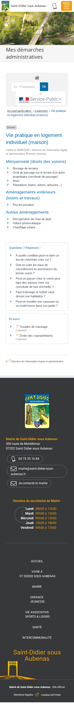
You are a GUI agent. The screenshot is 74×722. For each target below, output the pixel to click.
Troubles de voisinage (33, 326)
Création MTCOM (50, 694)
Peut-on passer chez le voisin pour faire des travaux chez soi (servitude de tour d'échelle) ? (38, 282)
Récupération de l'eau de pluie (32, 219)
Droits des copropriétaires (36, 335)
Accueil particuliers (19, 110)
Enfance (37, 600)
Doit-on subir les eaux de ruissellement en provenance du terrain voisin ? (36, 269)
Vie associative (37, 614)
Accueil (37, 561)
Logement (41, 110)
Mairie (37, 586)
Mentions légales (23, 694)
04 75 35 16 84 (28, 459)
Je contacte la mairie (32, 483)
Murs (16, 180)
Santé (37, 627)
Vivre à (37, 574)
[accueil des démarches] (37, 77)
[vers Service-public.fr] (40, 98)
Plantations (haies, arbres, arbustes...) (37, 185)
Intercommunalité (37, 637)
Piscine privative (23, 204)
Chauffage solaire (24, 227)
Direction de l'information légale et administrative (37, 361)
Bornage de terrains (25, 168)
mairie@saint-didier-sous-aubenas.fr (32, 471)
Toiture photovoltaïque (27, 223)
